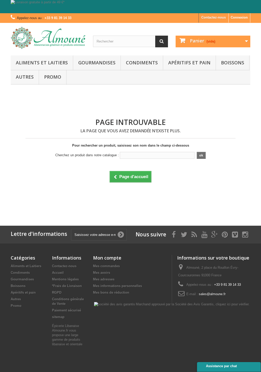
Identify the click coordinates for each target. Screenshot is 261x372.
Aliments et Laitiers (42, 63)
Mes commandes (106, 266)
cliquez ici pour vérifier (232, 304)
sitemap (58, 317)
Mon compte (107, 258)
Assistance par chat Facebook (221, 368)
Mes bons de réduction (111, 292)
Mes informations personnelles (117, 286)
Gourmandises (96, 63)
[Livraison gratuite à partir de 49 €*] (130, 6)
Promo (52, 77)
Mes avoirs (101, 273)
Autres (25, 77)
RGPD (56, 292)
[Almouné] (48, 38)
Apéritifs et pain (189, 63)
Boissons (232, 63)
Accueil (58, 273)
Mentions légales (65, 279)
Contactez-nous (213, 17)
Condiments (142, 63)
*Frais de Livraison (67, 286)
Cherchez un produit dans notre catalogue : (87, 155)
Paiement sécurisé (66, 310)
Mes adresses (103, 279)
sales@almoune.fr (212, 294)
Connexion (239, 17)
